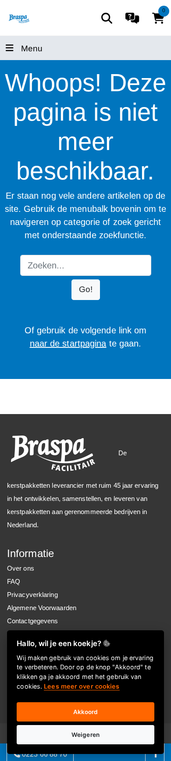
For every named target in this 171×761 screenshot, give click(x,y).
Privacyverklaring (32, 594)
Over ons (20, 568)
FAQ (13, 581)
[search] (106, 18)
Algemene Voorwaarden (41, 607)
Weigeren (85, 734)
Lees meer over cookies (81, 686)
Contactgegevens (32, 621)
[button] (85, 289)
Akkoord (85, 711)
